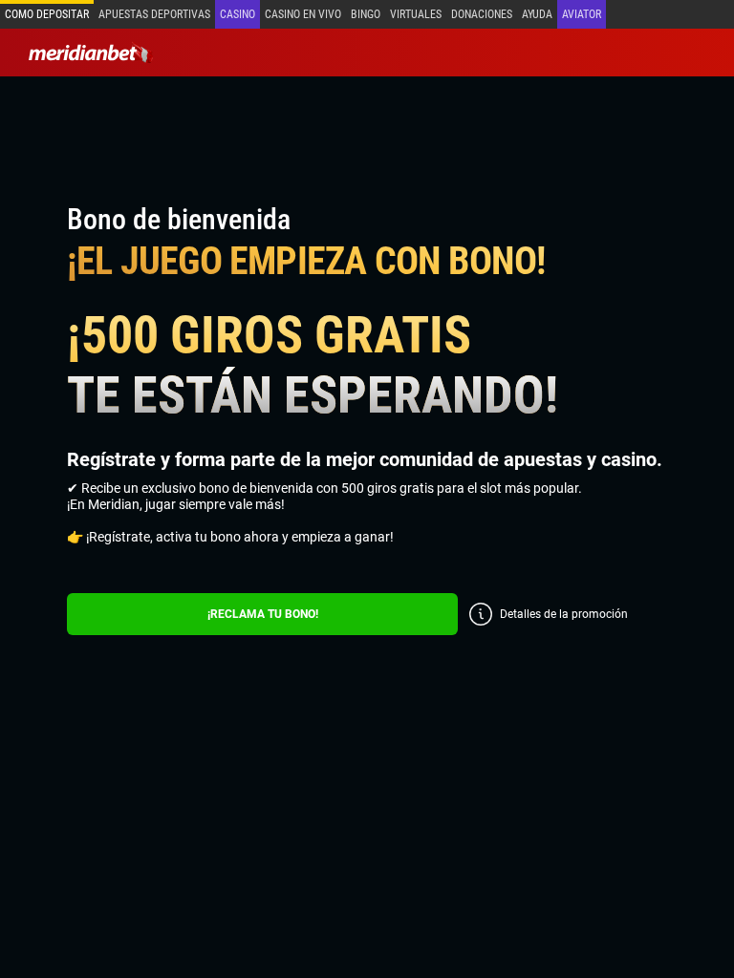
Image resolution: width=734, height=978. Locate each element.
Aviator (581, 14)
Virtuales (416, 14)
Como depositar (47, 14)
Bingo (365, 14)
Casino (237, 14)
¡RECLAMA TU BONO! (262, 614)
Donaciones (481, 14)
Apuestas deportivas (154, 14)
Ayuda (537, 14)
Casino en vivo (303, 14)
